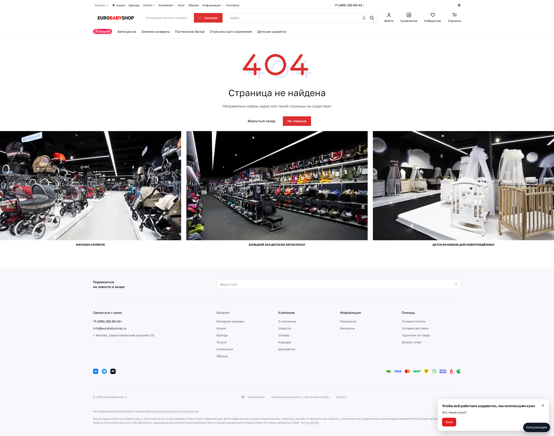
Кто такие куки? (454, 412)
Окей (449, 422)
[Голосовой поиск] (364, 18)
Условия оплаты (414, 321)
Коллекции (224, 349)
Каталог (223, 312)
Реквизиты (348, 321)
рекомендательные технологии (176, 411)
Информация (350, 312)
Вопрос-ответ (412, 342)
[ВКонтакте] (95, 371)
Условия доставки (415, 328)
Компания (286, 312)
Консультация (536, 427)
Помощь (408, 312)
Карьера (284, 342)
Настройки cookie (317, 397)
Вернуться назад (261, 121)
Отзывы (284, 335)
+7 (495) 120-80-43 (348, 5)
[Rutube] (113, 371)
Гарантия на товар (416, 335)
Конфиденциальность (286, 397)
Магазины (347, 328)
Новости (284, 328)
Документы (286, 349)
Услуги (221, 342)
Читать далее (310, 422)
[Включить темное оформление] (459, 5)
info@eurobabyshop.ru (109, 328)
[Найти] (371, 18)
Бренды (222, 335)
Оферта (341, 397)
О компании (287, 321)
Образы (222, 356)
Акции (221, 328)
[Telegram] (104, 371)
